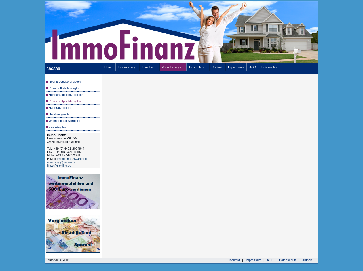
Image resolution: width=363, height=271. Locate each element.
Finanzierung (127, 67)
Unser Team (197, 67)
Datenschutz (270, 67)
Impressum (236, 67)
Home (108, 67)
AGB (252, 67)
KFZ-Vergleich (58, 127)
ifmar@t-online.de (59, 165)
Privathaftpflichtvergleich (65, 88)
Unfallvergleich (59, 114)
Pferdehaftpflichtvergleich (66, 101)
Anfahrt (307, 260)
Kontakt (217, 67)
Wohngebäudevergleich (65, 120)
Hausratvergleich (60, 107)
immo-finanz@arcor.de (72, 158)
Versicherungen (172, 67)
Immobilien (149, 67)
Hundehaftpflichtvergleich (66, 94)
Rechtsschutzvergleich (65, 81)
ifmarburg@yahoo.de (61, 162)
